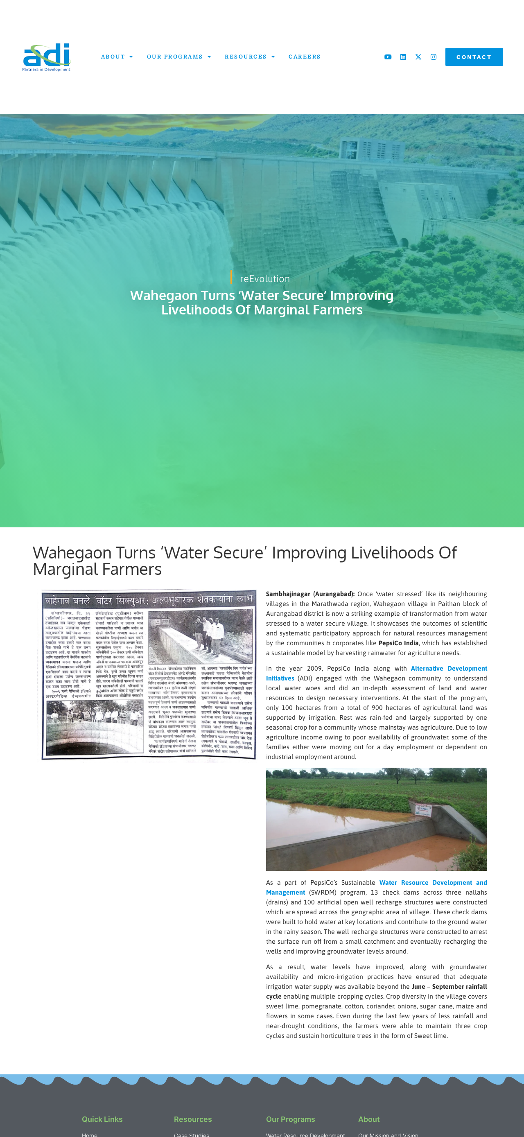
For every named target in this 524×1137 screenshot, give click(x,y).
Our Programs (175, 57)
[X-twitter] (418, 56)
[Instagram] (433, 56)
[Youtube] (388, 56)
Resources (246, 57)
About (113, 57)
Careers (305, 57)
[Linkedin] (403, 56)
